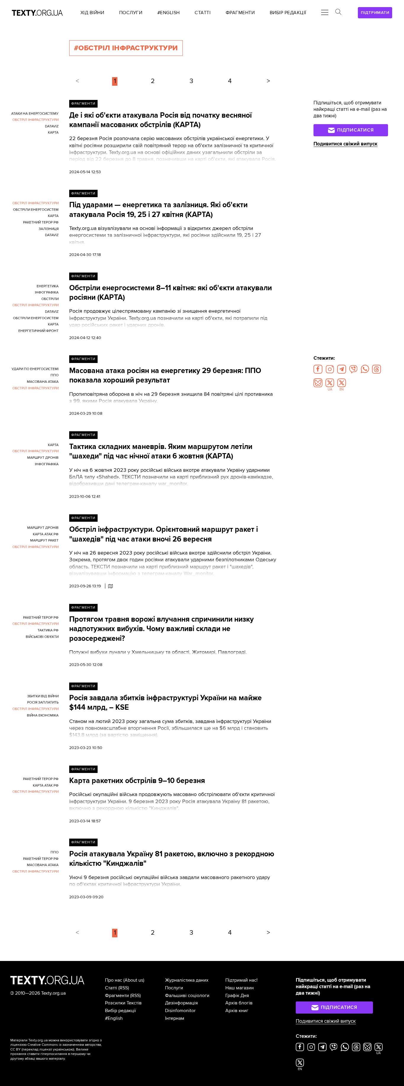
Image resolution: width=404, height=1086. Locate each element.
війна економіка (43, 715)
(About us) (133, 980)
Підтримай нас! (241, 980)
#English (114, 1018)
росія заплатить (43, 702)
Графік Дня (237, 996)
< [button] (77, 81)
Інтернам (174, 1018)
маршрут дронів (43, 458)
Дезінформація (181, 1003)
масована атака (43, 382)
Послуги (174, 988)
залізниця (49, 229)
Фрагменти (83, 103)
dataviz (52, 126)
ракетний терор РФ (41, 222)
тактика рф (48, 630)
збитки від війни (43, 696)
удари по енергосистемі (35, 369)
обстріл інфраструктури (35, 120)
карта (53, 132)
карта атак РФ (46, 534)
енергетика (48, 286)
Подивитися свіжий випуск (345, 144)
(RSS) (123, 988)
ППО (55, 375)
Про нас (113, 980)
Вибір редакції (120, 1011)
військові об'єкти (42, 637)
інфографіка (47, 292)
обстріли (50, 299)
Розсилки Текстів (123, 1003)
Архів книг (236, 1011)
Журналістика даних (187, 980)
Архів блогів (239, 1003)
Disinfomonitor (180, 1011)
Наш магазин (239, 988)
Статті (111, 988)
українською (63, 1049)
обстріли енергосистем (36, 210)
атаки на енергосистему (35, 113)
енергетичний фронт (38, 331)
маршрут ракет (44, 540)
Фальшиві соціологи (187, 996)
